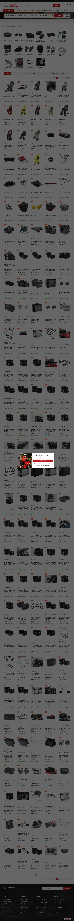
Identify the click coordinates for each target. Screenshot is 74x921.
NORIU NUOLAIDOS (43, 460)
